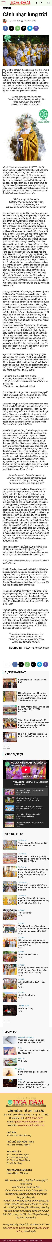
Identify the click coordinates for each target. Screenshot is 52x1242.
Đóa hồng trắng (25, 1008)
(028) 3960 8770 (34, 1118)
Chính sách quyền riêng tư (20, 1227)
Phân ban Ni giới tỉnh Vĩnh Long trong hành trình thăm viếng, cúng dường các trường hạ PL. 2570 (33, 873)
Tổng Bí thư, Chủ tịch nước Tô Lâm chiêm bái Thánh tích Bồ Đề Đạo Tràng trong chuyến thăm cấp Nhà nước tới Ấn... (33, 724)
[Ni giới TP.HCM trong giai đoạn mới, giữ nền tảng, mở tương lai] (10, 737)
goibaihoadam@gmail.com (28, 1121)
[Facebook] (37, 3)
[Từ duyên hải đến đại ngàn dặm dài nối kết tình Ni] (10, 845)
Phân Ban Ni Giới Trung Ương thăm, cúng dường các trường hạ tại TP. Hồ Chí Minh (33, 858)
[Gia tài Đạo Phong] (10, 997)
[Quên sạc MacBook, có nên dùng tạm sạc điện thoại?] (10, 1040)
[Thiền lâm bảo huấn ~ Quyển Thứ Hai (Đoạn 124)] (10, 1051)
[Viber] (36, 28)
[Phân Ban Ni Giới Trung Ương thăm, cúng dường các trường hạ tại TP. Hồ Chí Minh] (10, 858)
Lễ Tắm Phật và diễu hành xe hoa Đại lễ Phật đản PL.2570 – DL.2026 (33, 709)
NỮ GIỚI (21, 910)
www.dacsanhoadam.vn (31, 1125)
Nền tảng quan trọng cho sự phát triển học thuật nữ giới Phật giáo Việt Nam (33, 942)
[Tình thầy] (10, 1062)
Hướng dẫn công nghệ (26, 1037)
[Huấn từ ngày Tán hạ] (10, 956)
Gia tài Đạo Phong (26, 995)
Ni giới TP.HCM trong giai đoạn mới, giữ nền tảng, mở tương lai (32, 735)
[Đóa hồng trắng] (10, 1010)
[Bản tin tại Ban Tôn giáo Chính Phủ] (10, 683)
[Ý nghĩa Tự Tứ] (10, 914)
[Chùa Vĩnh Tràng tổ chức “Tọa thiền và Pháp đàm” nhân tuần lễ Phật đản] (10, 886)
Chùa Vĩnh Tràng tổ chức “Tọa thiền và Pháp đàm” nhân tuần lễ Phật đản (33, 887)
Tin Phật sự (22, 840)
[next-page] (8, 747)
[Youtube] (41, 3)
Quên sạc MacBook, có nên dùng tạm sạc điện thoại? (31, 1041)
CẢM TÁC (6, 8)
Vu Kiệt (17, 21)
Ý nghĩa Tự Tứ (24, 913)
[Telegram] (30, 28)
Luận (20, 1048)
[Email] (23, 28)
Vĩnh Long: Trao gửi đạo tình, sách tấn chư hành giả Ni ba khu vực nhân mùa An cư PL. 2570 (33, 928)
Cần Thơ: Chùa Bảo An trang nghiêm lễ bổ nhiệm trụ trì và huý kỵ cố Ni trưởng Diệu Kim (33, 900)
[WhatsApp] (17, 28)
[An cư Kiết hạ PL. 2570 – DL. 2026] (10, 983)
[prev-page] (4, 747)
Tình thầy (22, 1061)
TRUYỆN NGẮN (23, 1005)
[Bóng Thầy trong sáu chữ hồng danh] (10, 1072)
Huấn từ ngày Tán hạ (28, 954)
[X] (11, 28)
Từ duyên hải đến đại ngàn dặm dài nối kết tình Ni (32, 844)
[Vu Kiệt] (5, 21)
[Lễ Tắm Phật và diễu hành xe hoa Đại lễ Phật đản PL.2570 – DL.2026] (10, 710)
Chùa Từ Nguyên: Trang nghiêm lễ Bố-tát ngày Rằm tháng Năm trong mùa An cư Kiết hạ (33, 970)
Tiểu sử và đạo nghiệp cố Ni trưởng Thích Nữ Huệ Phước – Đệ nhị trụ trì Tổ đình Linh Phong (33, 1084)
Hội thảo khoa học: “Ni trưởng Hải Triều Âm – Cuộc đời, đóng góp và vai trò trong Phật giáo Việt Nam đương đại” (32, 697)
